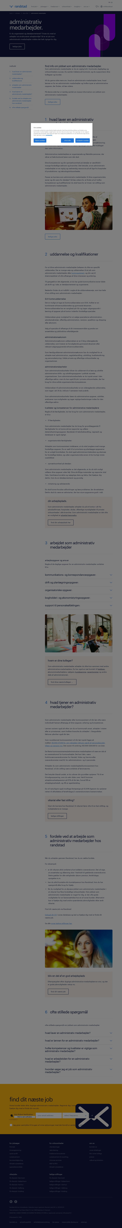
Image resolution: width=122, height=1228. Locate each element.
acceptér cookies (82, 140)
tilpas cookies (40, 140)
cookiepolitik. (49, 135)
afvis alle (67, 140)
